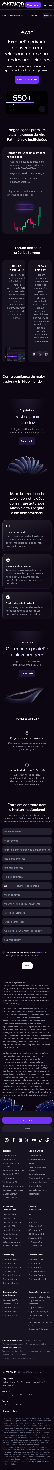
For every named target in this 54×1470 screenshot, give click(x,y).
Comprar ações (36, 1254)
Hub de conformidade (11, 1347)
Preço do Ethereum (11, 1218)
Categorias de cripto (12, 1241)
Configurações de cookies (13, 1344)
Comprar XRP (8, 1271)
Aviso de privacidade (32, 1340)
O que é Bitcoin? (36, 1307)
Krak (4, 1405)
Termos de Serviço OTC (13, 1003)
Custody (23, 1405)
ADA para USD (35, 1238)
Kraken (5, 1382)
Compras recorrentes (12, 1189)
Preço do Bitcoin (10, 1214)
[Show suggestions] (48, 867)
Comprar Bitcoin (10, 1259)
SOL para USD (35, 1230)
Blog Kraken (34, 1163)
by (9, 1372)
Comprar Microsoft (37, 1279)
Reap (45, 1395)
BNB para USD (35, 1226)
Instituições (8, 1178)
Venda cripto (8, 1159)
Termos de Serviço (10, 1351)
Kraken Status (35, 1186)
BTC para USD (35, 1214)
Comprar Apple (35, 1267)
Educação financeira (39, 1292)
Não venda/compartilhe (36, 1344)
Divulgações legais (39, 1461)
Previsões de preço (11, 1245)
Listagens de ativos (37, 1182)
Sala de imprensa (36, 1174)
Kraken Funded (9, 1197)
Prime (10, 1405)
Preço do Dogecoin (11, 1222)
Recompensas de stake (13, 1186)
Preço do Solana (10, 1234)
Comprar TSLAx (10, 1303)
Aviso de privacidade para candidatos (18, 1358)
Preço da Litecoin (10, 1238)
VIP (43, 1382)
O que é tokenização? (38, 1311)
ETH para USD (35, 1218)
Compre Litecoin (10, 1283)
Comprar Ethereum (11, 1263)
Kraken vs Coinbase (38, 1329)
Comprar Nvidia (36, 1259)
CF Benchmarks (34, 1395)
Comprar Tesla (35, 1263)
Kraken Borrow (9, 1193)
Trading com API (10, 1182)
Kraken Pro (14, 1382)
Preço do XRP (8, 1226)
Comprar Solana (10, 1279)
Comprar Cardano (11, 1275)
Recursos (7, 1150)
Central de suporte (37, 1189)
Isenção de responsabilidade (14, 1355)
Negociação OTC (10, 1174)
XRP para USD (35, 1222)
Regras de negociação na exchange (35, 1351)
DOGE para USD (36, 1234)
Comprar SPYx (9, 1311)
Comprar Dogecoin (11, 1267)
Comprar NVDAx (10, 1299)
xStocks (22, 1395)
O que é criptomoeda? (39, 1296)
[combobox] (25, 867)
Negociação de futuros (13, 1170)
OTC (16, 1405)
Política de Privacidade (28, 955)
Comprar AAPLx (10, 1307)
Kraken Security (36, 1155)
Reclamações (35, 1193)
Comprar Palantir (36, 1275)
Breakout (36, 1382)
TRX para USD (35, 1241)
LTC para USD (35, 1245)
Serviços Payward (9, 1395)
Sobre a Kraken (36, 1150)
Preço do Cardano (11, 1230)
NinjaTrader (26, 1382)
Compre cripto (9, 1155)
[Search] (45, 4)
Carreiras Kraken (36, 1159)
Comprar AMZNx (10, 1315)
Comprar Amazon (36, 1271)
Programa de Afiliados (39, 1178)
